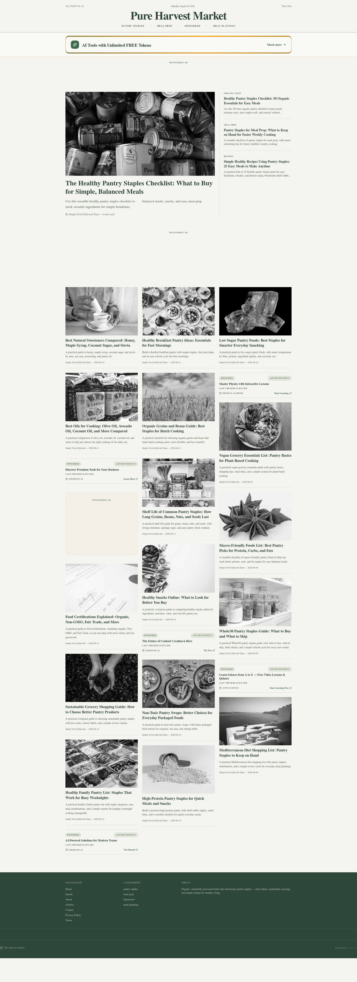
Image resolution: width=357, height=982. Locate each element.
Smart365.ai (351, 947)
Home (68, 889)
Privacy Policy (73, 915)
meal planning (130, 904)
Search (69, 894)
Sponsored (128, 899)
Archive (69, 904)
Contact (69, 910)
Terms (68, 920)
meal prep (128, 894)
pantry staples (130, 889)
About (68, 899)
